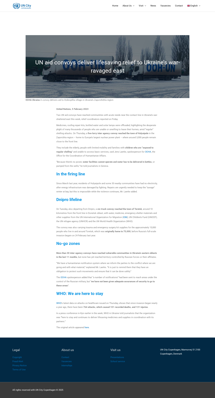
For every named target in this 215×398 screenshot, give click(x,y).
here (86, 327)
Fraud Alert (17, 361)
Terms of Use (19, 369)
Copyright (17, 357)
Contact (179, 5)
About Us (127, 5)
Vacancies (165, 5)
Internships (66, 365)
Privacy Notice (19, 365)
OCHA (148, 151)
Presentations (117, 357)
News (153, 5)
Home (115, 5)
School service (117, 361)
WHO (58, 303)
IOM (125, 217)
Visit (141, 5)
